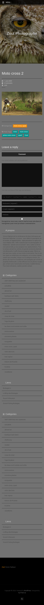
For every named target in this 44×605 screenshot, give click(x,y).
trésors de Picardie (11, 362)
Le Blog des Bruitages (10, 393)
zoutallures (8, 372)
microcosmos (9, 331)
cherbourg (8, 301)
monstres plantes (10, 336)
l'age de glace (9, 321)
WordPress (27, 590)
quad (20, 135)
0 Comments (8, 83)
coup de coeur (9, 316)
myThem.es (22, 593)
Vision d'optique (22, 39)
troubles (7, 367)
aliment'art (8, 291)
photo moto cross (9, 135)
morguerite (8, 341)
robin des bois (9, 352)
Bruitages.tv (7, 388)
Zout (26, 135)
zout (5, 85)
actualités (8, 286)
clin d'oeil (8, 311)
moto (15, 132)
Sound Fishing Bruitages (11, 403)
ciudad (7, 306)
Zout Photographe (22, 33)
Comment (22, 154)
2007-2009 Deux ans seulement (15, 281)
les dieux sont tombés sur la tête (16, 326)
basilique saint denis (12, 296)
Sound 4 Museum (9, 398)
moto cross (24, 132)
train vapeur (8, 357)
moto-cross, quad (20, 126)
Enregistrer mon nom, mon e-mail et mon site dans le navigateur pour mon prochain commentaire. (21, 222)
